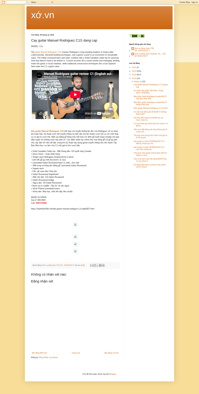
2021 (134, 67)
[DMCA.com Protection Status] (136, 37)
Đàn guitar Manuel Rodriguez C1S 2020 (151, 108)
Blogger (113, 374)
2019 (134, 75)
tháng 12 (138, 81)
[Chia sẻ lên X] (97, 265)
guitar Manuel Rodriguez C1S (48, 52)
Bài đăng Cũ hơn (111, 353)
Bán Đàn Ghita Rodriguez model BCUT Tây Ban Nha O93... (150, 97)
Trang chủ (76, 353)
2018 (134, 78)
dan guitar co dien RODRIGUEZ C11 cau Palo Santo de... (149, 148)
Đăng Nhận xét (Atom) (48, 357)
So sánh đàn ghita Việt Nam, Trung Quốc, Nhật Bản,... (148, 91)
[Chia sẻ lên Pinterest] (103, 265)
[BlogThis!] (94, 265)
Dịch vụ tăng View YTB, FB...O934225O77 (144, 49)
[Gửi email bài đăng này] (91, 265)
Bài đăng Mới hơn (39, 353)
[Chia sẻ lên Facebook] (100, 265)
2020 (134, 71)
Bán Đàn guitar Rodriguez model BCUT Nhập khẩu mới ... (150, 103)
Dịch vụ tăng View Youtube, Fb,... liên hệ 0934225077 (150, 55)
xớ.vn (42, 15)
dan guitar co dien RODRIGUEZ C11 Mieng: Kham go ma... (149, 142)
